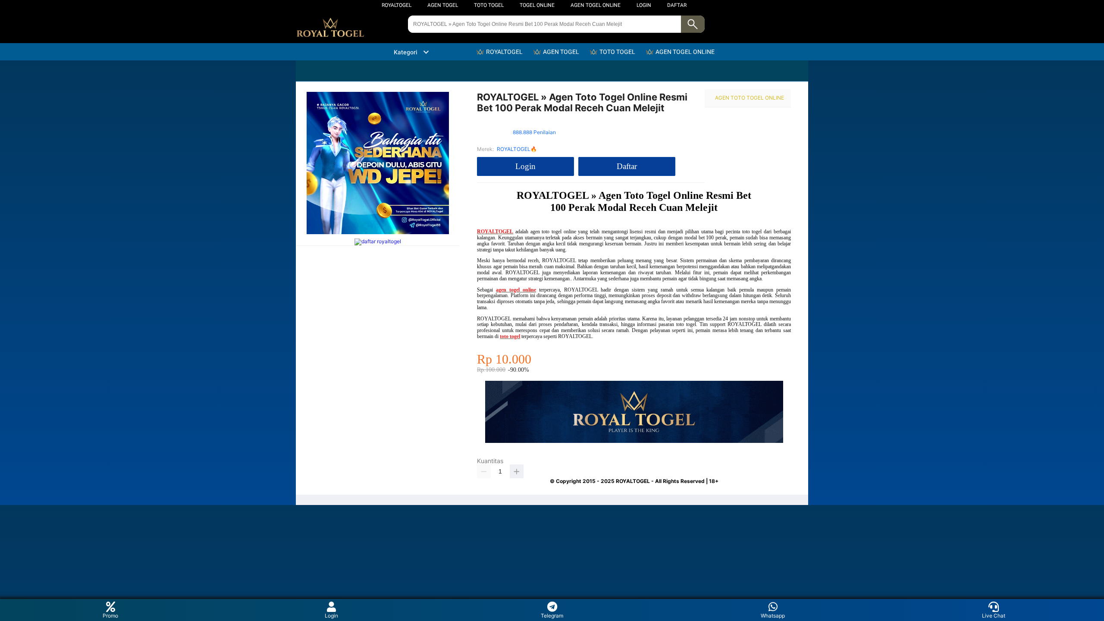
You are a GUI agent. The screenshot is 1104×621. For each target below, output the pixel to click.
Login (331, 615)
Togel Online (537, 5)
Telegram (552, 615)
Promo (110, 615)
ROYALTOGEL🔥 (517, 149)
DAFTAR (677, 5)
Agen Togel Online (596, 5)
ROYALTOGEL (396, 5)
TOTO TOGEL (489, 5)
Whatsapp (773, 615)
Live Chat (993, 615)
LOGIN (644, 5)
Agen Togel (442, 5)
